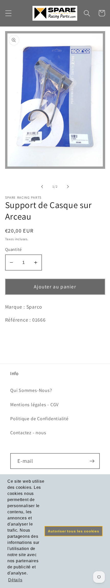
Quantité (13, 249)
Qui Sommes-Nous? (31, 390)
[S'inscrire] (92, 461)
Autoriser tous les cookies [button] (73, 531)
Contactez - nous (28, 432)
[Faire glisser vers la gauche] (42, 186)
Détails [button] (15, 580)
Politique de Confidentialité (39, 418)
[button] (8, 13)
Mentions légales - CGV (34, 404)
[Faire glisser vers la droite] (68, 186)
